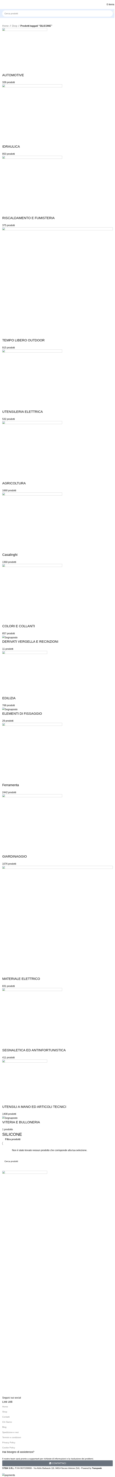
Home (5, 26)
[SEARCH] (114, 11)
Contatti (6, 1417)
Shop (14, 26)
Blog (4, 1427)
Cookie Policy (8, 1447)
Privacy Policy (8, 1442)
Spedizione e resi (10, 1432)
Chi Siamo (7, 1422)
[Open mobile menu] (2, 4)
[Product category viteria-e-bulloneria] (57, 579)
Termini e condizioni (11, 1437)
